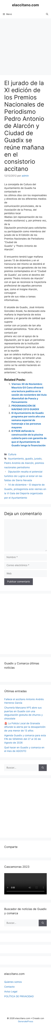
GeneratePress (25, 1021)
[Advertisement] (25, 45)
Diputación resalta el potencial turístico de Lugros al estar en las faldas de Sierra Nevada (23, 476)
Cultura (12, 454)
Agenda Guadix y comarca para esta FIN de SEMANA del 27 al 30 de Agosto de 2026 (25, 739)
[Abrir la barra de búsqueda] (47, 14)
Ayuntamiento (16, 458)
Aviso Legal (10, 991)
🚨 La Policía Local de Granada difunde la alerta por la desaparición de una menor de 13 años (24, 727)
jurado (38, 458)
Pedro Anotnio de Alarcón (19, 463)
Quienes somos (13, 981)
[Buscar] (43, 767)
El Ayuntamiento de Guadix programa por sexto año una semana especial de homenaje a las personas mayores (28, 420)
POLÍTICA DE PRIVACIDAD (19, 996)
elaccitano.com (25, 5)
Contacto (9, 986)
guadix (29, 458)
